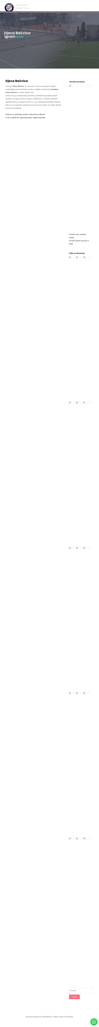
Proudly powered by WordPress (39, 1017)
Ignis (61, 1017)
